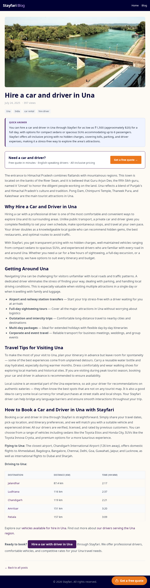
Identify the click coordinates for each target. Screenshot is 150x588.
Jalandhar (14, 483)
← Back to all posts (16, 567)
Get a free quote (131, 581)
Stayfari (14, 5)
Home (135, 5)
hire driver (44, 111)
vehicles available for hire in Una (44, 528)
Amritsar (13, 508)
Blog (144, 5)
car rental (29, 111)
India (17, 111)
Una (8, 111)
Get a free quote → (126, 160)
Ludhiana (13, 491)
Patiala (12, 517)
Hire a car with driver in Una (52, 544)
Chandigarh (15, 500)
